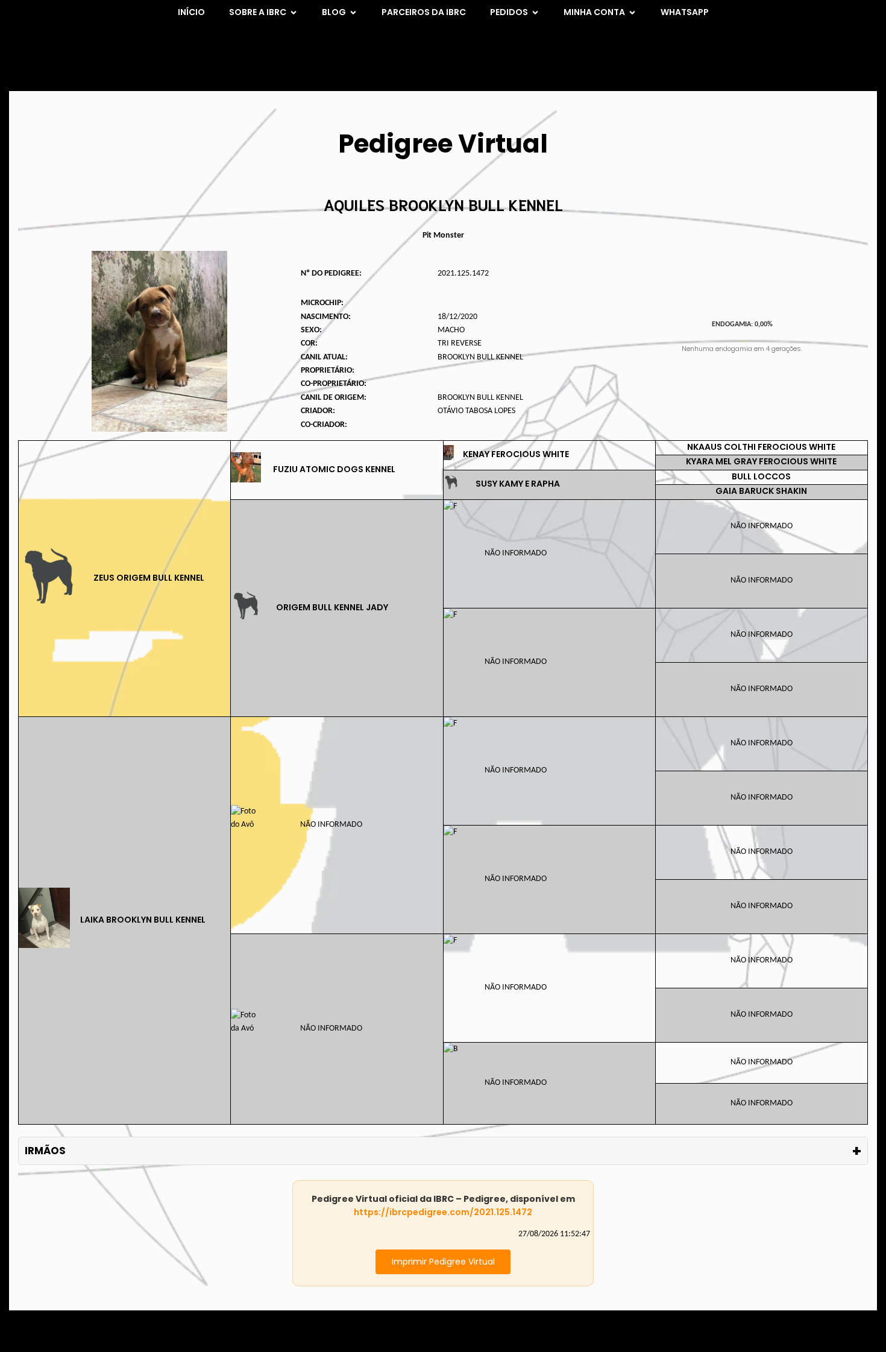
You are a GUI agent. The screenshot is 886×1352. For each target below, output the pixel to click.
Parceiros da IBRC (424, 12)
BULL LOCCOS (761, 476)
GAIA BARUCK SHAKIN (761, 491)
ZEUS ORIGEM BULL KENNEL (148, 578)
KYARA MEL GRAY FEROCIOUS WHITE (761, 461)
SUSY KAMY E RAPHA (518, 484)
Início (191, 12)
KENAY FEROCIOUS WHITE (516, 454)
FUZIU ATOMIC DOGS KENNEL (334, 469)
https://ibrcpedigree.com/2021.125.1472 (443, 1212)
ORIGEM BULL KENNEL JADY (332, 607)
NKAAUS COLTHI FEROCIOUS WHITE (761, 447)
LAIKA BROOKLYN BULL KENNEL (143, 920)
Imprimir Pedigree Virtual (443, 1262)
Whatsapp (685, 12)
